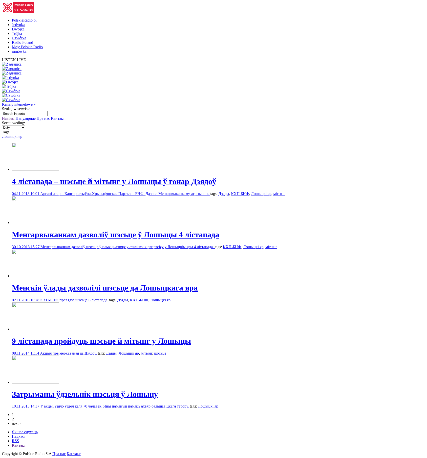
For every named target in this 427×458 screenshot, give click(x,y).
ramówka (19, 51)
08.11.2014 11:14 (26, 353)
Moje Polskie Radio (27, 47)
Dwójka (18, 29)
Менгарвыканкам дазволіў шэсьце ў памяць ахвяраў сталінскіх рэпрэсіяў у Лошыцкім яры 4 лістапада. (128, 247)
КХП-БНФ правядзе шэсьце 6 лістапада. (74, 300)
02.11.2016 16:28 (26, 300)
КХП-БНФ (232, 247)
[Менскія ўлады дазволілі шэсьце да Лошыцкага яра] (35, 276)
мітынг (279, 194)
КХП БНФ (240, 194)
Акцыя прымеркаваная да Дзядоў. (69, 353)
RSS (15, 441)
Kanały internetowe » (19, 104)
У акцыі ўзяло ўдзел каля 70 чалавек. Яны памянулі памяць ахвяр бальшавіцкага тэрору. (115, 406)
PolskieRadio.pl (24, 20)
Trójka (17, 33)
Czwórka (19, 38)
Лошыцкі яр (12, 136)
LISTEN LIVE (14, 60)
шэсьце (160, 353)
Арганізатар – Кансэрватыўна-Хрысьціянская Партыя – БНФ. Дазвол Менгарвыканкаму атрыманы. (125, 194)
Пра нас (44, 118)
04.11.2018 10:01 (26, 194)
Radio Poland (22, 42)
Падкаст (19, 436)
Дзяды (223, 194)
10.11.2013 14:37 (26, 406)
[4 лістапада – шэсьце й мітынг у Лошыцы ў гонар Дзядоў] (35, 169)
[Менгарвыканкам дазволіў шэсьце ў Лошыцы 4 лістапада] (35, 222)
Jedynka (18, 25)
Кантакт (58, 118)
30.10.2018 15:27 (26, 247)
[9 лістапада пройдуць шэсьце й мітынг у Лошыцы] (35, 329)
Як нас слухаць (25, 432)
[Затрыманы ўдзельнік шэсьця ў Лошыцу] (35, 382)
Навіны (9, 118)
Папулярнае (26, 118)
